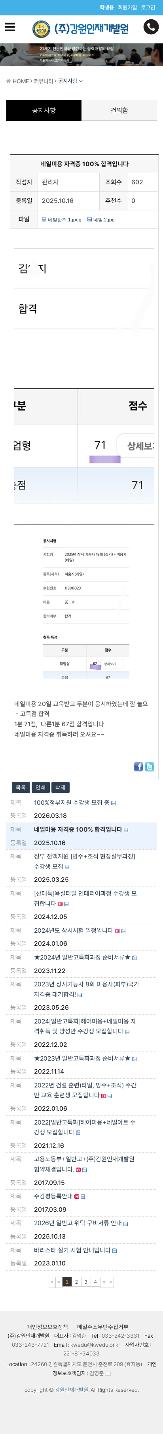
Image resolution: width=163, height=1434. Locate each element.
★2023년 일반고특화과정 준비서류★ (83, 1058)
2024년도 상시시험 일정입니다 (74, 930)
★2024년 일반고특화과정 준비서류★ (83, 957)
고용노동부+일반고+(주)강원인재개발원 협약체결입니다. (84, 1164)
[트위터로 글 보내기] (149, 766)
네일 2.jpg (104, 220)
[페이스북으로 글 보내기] (138, 766)
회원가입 (127, 7)
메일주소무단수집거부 (103, 1326)
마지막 (110, 1282)
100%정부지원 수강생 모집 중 (72, 802)
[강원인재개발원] (81, 29)
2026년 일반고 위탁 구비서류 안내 (78, 1223)
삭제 (60, 787)
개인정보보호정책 (47, 1326)
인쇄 (41, 787)
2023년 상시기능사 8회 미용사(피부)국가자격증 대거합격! (86, 989)
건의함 (119, 110)
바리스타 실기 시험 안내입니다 (73, 1250)
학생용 (107, 7)
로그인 (148, 7)
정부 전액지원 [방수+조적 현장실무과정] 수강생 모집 (84, 861)
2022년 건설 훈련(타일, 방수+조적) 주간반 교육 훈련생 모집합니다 (85, 1090)
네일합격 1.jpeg (65, 220)
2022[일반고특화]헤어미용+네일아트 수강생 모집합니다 (85, 1127)
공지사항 (44, 110)
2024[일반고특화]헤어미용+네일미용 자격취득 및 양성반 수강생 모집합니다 (85, 1026)
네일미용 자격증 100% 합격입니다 (79, 829)
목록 (21, 787)
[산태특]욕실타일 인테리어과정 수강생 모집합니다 (85, 898)
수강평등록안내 (54, 1196)
